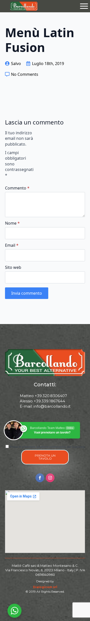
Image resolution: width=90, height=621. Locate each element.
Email (11, 245)
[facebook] (40, 477)
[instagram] (50, 477)
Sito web (13, 267)
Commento (17, 188)
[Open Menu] (84, 6)
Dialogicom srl (45, 587)
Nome (12, 223)
